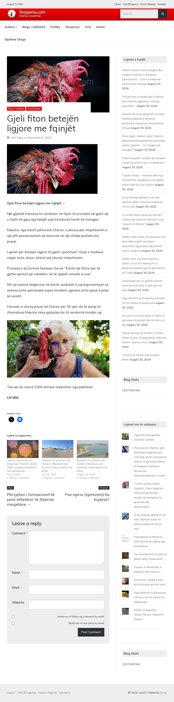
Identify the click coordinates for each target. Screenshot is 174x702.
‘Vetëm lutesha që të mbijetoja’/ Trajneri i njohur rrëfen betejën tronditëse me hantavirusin (22, 466)
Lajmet (118, 4)
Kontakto (162, 4)
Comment (20, 533)
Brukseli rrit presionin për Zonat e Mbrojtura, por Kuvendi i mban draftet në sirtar (57, 466)
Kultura (10, 27)
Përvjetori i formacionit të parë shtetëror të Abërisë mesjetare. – (31, 499)
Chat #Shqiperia (130, 4)
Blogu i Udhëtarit (33, 27)
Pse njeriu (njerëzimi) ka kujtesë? (87, 497)
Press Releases (33, 109)
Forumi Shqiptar (148, 4)
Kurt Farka (17, 138)
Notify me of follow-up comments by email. (81, 616)
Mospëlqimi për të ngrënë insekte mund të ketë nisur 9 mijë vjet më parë (142, 285)
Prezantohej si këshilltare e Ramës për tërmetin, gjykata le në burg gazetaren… (143, 101)
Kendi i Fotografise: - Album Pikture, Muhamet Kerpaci (149, 614)
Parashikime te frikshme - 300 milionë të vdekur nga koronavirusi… (149, 541)
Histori (100, 27)
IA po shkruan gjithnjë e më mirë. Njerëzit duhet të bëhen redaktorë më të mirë (142, 202)
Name (17, 573)
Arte (88, 27)
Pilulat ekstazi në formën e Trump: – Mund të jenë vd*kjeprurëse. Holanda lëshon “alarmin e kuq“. (144, 337)
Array (163, 693)
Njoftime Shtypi (15, 39)
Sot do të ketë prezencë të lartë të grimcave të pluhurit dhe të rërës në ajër (143, 320)
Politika (55, 27)
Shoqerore (72, 27)
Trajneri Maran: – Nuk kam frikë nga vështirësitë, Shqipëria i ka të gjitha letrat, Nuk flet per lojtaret (142, 180)
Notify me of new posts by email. (86, 623)
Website (18, 602)
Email (17, 588)
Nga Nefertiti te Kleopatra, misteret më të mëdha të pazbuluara (150, 597)
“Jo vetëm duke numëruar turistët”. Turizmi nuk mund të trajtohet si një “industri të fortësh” (143, 219)
